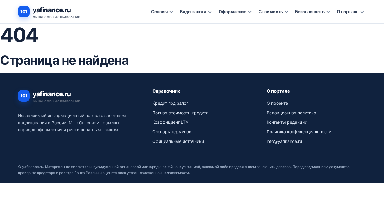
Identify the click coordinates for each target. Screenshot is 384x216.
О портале (347, 11)
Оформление (232, 11)
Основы (159, 11)
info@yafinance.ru (284, 141)
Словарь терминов (171, 131)
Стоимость (271, 11)
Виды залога (193, 11)
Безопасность (310, 11)
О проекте (277, 103)
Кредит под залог (170, 103)
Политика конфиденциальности (299, 131)
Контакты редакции (287, 121)
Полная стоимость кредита (180, 112)
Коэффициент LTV (170, 121)
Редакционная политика (291, 112)
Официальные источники (178, 141)
